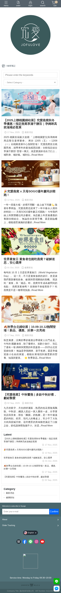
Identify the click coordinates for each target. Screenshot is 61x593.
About (4, 519)
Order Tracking (8, 525)
